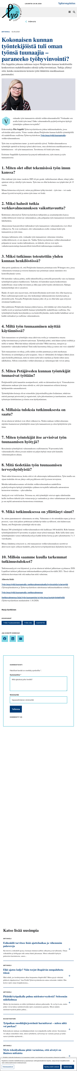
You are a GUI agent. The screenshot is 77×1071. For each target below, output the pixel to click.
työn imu (28, 623)
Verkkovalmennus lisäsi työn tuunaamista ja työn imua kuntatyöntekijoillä (33, 597)
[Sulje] (74, 1061)
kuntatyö (40, 623)
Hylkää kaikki (68, 1067)
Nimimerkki (14, 695)
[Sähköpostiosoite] (20, 638)
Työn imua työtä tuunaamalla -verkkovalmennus (22, 592)
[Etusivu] (12, 6)
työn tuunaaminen (11, 623)
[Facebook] (5, 638)
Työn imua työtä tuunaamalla (53, 135)
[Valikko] (69, 12)
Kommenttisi (15, 675)
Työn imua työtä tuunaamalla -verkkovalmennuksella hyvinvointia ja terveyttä (35, 584)
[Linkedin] (13, 638)
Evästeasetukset (8, 1067)
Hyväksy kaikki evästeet (51, 1067)
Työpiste (32, 22)
